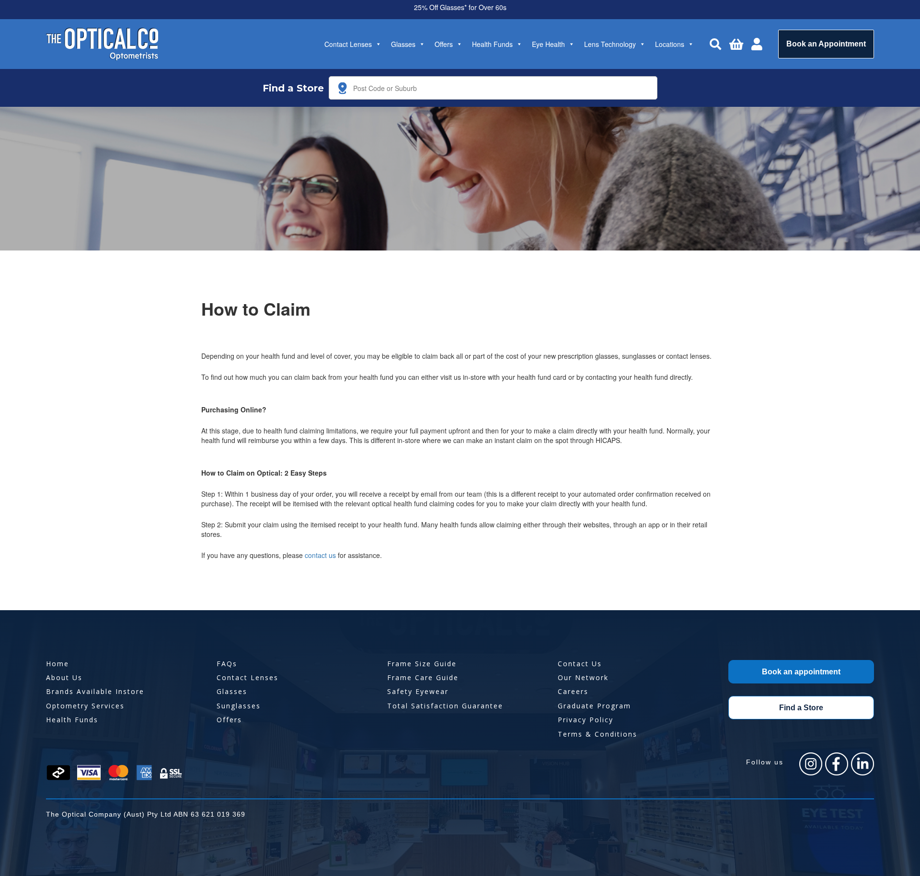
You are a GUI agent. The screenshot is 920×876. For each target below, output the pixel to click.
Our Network (583, 677)
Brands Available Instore (95, 691)
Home (57, 663)
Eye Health (548, 44)
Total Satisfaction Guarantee (445, 705)
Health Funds (492, 44)
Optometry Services (85, 705)
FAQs (227, 663)
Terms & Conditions (597, 734)
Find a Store (801, 708)
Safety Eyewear (417, 691)
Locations (669, 44)
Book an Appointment (826, 44)
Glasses (403, 44)
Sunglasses (239, 705)
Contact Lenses (348, 44)
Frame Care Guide (423, 677)
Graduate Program (594, 705)
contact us (320, 555)
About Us (64, 677)
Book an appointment (801, 672)
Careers (573, 691)
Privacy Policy (585, 719)
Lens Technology (610, 44)
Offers (444, 44)
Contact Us (580, 663)
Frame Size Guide (422, 663)
